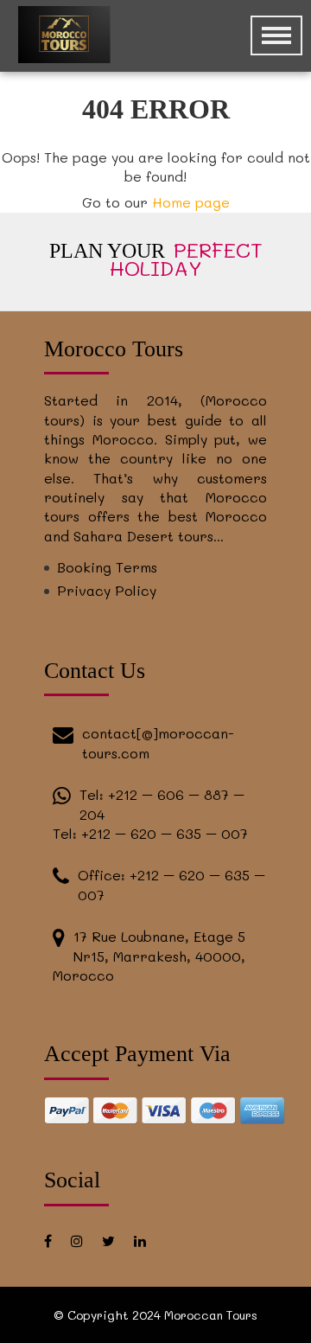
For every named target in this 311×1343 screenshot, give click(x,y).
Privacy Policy (106, 590)
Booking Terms (107, 567)
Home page (191, 202)
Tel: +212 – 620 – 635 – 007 (150, 833)
